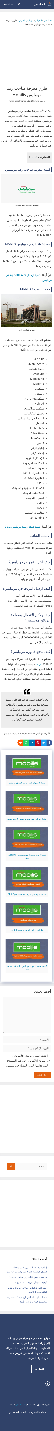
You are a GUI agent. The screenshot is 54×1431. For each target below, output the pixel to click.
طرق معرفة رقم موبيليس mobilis (27, 930)
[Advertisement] (27, 57)
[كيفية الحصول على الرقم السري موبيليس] (27, 776)
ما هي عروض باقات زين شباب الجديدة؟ (28, 1277)
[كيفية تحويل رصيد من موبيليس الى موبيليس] (27, 812)
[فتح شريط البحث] (19, 4)
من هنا (39, 664)
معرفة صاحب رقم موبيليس (15, 733)
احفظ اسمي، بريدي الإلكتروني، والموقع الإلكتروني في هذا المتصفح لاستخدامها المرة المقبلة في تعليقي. (27, 1060)
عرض (33, 157)
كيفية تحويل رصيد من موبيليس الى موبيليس (27, 818)
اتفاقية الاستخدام (17, 1412)
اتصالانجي (39, 4)
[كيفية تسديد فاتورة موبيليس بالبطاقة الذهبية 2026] (27, 960)
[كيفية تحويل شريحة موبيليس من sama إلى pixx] (27, 848)
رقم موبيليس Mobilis (37, 733)
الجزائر (38, 20)
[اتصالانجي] (49, 4)
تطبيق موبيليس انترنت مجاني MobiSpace (27, 894)
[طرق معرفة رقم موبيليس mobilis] (27, 924)
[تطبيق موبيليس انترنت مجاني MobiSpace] (27, 888)
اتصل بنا (39, 1369)
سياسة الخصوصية (37, 1412)
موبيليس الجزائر (26, 20)
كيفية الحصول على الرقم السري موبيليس (27, 782)
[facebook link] (47, 1383)
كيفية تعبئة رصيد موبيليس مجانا (23, 526)
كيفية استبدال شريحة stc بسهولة (31, 1282)
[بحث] (11, 1166)
